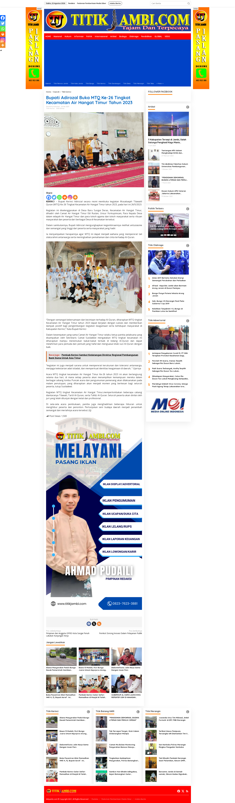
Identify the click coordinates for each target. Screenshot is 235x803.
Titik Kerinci (50, 108)
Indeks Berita (140, 799)
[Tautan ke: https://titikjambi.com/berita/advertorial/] (187, 320)
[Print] (64, 197)
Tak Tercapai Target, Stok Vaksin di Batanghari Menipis (124, 732)
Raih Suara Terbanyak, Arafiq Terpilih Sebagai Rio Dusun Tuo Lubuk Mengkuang (169, 369)
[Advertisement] (117, 60)
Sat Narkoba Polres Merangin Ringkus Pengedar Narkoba (172, 746)
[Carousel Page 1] (162, 235)
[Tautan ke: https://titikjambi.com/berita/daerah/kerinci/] (88, 711)
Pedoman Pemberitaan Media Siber (116, 799)
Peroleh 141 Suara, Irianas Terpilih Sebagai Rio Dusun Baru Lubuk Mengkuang (167, 362)
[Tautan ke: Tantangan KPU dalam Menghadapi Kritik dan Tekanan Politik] (154, 154)
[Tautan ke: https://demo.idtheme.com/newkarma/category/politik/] (187, 208)
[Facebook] (48, 197)
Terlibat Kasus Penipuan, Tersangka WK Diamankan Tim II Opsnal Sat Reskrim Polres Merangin (173, 732)
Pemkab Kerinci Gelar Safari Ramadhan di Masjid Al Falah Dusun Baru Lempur (92, 696)
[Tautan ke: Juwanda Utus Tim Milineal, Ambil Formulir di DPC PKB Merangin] (151, 722)
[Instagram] (70, 197)
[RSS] (99, 624)
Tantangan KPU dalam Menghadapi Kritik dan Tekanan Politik (172, 151)
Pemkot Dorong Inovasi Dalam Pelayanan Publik (120, 632)
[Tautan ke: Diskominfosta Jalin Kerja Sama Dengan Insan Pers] (52, 749)
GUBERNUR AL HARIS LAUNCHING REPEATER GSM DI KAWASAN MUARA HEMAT (126, 696)
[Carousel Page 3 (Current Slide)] (168, 235)
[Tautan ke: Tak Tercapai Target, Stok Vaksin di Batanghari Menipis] (101, 735)
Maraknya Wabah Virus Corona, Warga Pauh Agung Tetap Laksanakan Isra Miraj (170, 385)
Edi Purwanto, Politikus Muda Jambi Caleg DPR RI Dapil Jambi (167, 227)
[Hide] (1, 50)
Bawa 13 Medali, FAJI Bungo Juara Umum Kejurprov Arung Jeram (92, 668)
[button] (188, 3)
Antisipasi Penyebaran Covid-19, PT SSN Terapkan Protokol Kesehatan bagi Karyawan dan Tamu (170, 354)
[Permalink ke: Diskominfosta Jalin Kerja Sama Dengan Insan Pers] (126, 656)
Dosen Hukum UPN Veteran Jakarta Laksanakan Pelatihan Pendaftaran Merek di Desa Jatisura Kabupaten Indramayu (175, 192)
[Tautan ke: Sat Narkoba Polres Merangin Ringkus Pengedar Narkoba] (151, 749)
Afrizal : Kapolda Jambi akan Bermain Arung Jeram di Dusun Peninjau (169, 286)
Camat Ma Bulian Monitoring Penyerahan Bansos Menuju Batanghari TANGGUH (122, 746)
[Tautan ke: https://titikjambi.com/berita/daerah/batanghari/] (138, 711)
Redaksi (95, 799)
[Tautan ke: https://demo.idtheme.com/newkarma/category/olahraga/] (187, 245)
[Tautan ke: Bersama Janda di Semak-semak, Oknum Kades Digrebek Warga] (151, 776)
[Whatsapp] (59, 197)
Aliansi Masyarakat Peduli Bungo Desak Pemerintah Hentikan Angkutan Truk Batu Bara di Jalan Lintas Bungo (61, 668)
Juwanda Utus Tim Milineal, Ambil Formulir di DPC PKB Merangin (174, 719)
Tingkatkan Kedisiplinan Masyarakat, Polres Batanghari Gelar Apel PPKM (123, 759)
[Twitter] (54, 197)
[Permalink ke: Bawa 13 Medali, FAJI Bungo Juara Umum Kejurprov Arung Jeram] (94, 656)
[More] (75, 197)
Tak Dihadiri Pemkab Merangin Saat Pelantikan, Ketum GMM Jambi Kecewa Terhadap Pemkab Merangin (174, 759)
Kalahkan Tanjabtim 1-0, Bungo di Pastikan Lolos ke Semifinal (167, 309)
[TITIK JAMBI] (117, 20)
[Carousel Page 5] (175, 235)
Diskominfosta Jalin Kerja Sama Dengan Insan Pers (125, 668)
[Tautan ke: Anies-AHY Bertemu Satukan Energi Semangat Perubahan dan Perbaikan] (168, 262)
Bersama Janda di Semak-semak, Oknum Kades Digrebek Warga (173, 773)
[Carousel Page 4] (171, 235)
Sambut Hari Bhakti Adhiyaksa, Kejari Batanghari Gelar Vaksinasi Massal (123, 773)
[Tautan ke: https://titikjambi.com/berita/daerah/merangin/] (187, 711)
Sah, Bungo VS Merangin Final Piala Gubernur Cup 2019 (168, 302)
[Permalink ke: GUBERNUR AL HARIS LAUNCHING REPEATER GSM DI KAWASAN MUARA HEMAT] (126, 683)
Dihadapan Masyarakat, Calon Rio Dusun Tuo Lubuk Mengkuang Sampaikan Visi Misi (170, 377)
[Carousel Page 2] (165, 235)
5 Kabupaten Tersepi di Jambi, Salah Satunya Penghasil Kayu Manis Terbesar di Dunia (167, 141)
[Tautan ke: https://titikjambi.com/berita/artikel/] (187, 107)
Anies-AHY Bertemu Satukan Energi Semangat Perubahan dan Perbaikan (169, 279)
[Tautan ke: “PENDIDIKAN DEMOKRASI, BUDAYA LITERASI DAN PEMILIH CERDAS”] (154, 181)
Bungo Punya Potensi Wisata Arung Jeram (168, 294)
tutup (39, 8)
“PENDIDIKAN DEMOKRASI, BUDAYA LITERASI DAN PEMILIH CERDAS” (175, 178)
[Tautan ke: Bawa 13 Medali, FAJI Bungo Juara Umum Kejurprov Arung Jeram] (52, 735)
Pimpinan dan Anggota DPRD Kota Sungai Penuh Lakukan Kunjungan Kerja (67, 633)
